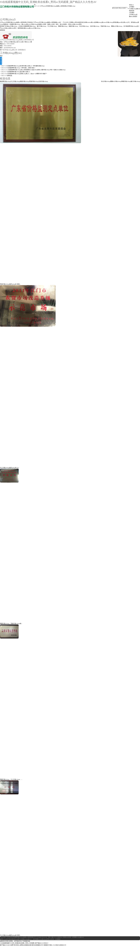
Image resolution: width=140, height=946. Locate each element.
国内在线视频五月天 (37, 945)
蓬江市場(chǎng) (135, 81)
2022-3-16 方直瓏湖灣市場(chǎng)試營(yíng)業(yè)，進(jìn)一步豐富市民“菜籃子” (24, 73)
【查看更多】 (21, 50)
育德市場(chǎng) (34, 81)
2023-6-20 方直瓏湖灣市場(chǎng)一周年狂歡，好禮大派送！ (18, 67)
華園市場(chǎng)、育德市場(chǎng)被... (11, 623)
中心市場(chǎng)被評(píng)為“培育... (10, 935)
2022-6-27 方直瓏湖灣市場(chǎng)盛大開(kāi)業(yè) (15, 71)
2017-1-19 (54, 6)
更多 (1, 55)
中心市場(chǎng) (15, 81)
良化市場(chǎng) (105, 81)
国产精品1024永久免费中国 (8, 945)
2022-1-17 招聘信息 (6, 75)
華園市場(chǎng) (126, 81)
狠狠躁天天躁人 (48, 945)
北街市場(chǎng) (43, 81)
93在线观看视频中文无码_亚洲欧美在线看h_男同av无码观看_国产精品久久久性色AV (48, 1)
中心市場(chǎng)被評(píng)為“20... (9, 467)
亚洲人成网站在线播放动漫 (23, 945)
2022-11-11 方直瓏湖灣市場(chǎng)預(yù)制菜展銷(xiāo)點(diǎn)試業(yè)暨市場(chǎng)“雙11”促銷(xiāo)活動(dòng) (33, 69)
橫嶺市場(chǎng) (24, 81)
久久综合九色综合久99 (59, 945)
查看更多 (2, 30)
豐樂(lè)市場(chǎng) (115, 81)
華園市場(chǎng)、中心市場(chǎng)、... (11, 779)
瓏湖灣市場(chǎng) (5, 81)
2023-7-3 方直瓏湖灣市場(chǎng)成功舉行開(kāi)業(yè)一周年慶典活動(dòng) (22, 66)
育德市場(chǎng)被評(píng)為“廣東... (10, 284)
